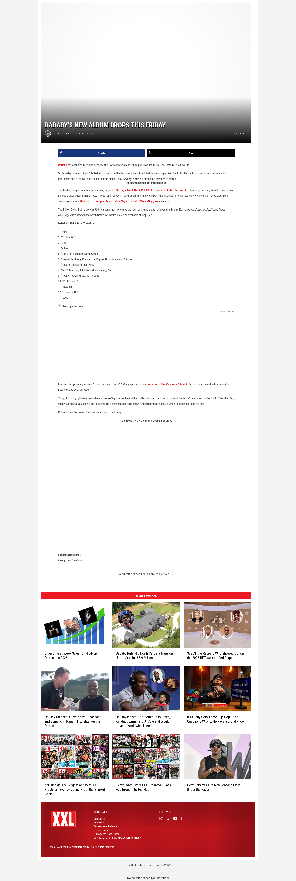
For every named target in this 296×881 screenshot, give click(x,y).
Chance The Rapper (91, 201)
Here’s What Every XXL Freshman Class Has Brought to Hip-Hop (143, 787)
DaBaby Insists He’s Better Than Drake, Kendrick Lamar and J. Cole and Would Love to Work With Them (143, 721)
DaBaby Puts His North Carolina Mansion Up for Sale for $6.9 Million (144, 655)
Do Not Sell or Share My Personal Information (118, 837)
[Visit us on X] (169, 818)
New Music (78, 560)
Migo (124, 201)
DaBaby (62, 165)
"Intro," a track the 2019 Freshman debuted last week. (151, 190)
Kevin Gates (113, 201)
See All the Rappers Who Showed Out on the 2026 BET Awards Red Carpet (215, 655)
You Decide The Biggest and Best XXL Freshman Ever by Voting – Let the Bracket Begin (75, 789)
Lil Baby (134, 201)
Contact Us (99, 818)
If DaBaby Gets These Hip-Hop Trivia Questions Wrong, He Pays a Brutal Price (215, 719)
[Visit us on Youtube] (176, 818)
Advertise (99, 822)
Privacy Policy (101, 830)
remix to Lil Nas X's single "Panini (167, 384)
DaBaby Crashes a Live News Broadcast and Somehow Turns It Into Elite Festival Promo (73, 721)
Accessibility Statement (106, 826)
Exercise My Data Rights (106, 834)
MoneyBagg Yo (149, 201)
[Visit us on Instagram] (162, 818)
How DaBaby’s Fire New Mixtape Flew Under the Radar (213, 787)
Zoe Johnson (58, 133)
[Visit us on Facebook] (183, 818)
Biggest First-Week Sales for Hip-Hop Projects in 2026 (71, 655)
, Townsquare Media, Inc (81, 847)
